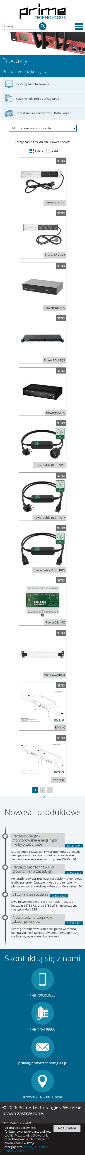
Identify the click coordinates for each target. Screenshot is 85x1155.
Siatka (38, 150)
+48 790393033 (42, 995)
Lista (54, 150)
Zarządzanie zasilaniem (31, 142)
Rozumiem (67, 1128)
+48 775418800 (42, 1029)
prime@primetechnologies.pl (42, 1063)
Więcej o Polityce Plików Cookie (26, 1149)
